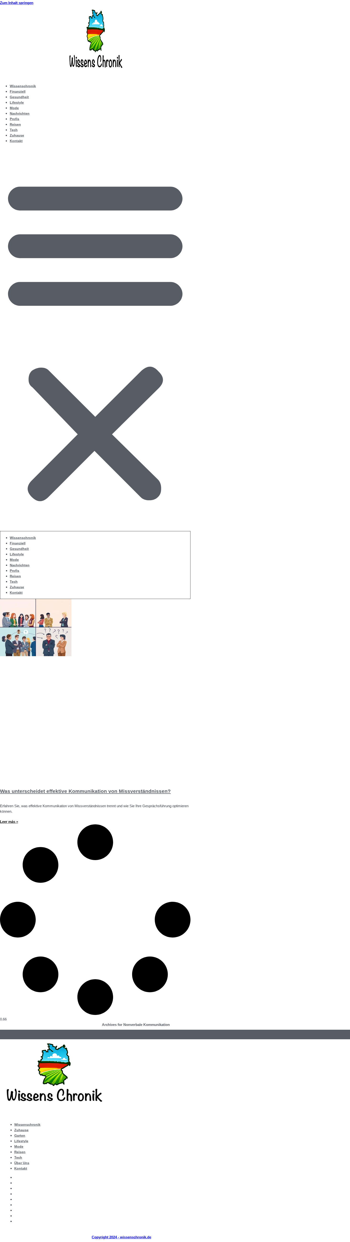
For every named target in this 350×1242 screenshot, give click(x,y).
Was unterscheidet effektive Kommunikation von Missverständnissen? (85, 791)
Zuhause (17, 135)
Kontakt (16, 141)
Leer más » (9, 822)
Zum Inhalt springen (16, 3)
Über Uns (21, 1163)
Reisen (15, 124)
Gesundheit (19, 97)
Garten (19, 1135)
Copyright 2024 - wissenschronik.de (121, 1237)
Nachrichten (20, 113)
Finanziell (17, 91)
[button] (95, 339)
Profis (14, 119)
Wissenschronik (23, 86)
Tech (14, 130)
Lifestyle (17, 102)
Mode (14, 108)
